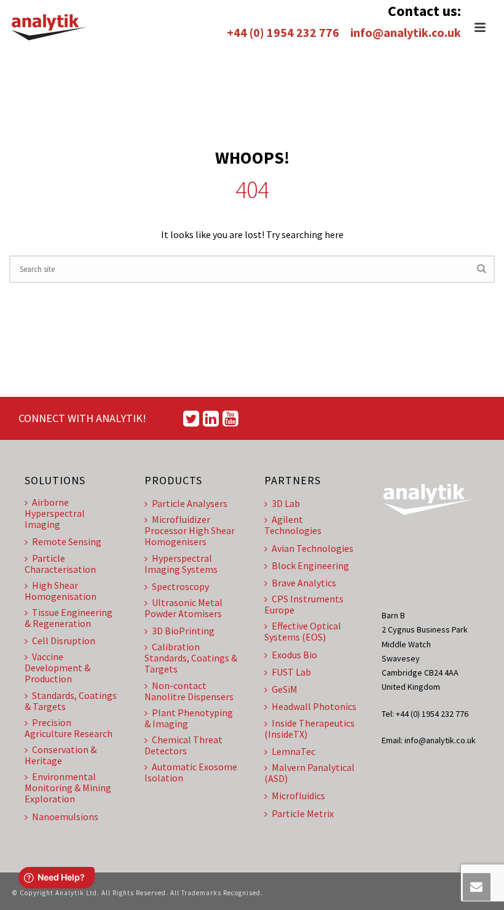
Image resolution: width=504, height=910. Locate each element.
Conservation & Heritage (60, 755)
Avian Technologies (312, 548)
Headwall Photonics (314, 706)
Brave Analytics (304, 582)
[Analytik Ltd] (49, 27)
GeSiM (284, 689)
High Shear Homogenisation (60, 591)
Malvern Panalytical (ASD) (309, 773)
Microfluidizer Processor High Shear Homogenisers (189, 530)
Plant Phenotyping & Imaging (188, 718)
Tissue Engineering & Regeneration (68, 618)
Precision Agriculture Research (68, 728)
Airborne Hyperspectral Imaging (55, 513)
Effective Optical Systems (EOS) (302, 631)
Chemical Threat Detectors (183, 745)
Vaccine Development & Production (57, 667)
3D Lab (286, 503)
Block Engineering (310, 565)
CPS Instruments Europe (304, 604)
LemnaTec (293, 751)
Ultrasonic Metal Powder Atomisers (183, 608)
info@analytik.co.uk (405, 32)
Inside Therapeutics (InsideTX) (309, 728)
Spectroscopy (180, 586)
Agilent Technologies (292, 525)
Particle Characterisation (60, 564)
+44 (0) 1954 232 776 (283, 32)
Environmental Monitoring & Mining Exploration (68, 787)
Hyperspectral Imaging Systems (181, 564)
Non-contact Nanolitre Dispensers (189, 691)
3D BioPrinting (183, 630)
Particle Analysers (189, 503)
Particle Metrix (303, 813)
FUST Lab (291, 671)
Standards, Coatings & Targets (71, 701)
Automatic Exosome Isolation (190, 772)
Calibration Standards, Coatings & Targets (190, 657)
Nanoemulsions (65, 816)
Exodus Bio (294, 654)
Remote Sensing (66, 541)
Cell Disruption (63, 640)
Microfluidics (298, 795)
